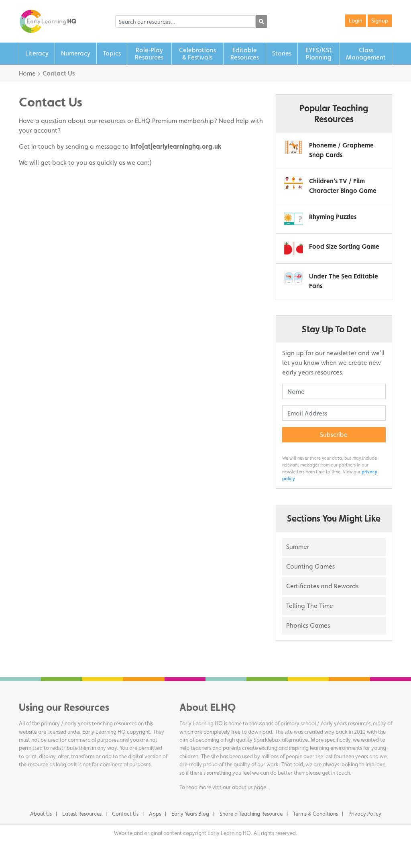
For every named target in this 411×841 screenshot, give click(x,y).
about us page (249, 787)
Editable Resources (244, 53)
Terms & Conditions (315, 813)
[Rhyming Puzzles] (293, 218)
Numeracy (75, 53)
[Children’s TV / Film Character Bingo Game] (293, 183)
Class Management (366, 53)
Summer (297, 546)
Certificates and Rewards (322, 586)
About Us (41, 813)
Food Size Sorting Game (344, 246)
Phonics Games (308, 625)
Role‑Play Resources (149, 53)
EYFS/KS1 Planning (318, 53)
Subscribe (334, 434)
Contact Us (125, 813)
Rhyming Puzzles (332, 217)
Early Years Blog (190, 813)
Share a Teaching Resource (251, 813)
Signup (379, 20)
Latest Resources (82, 813)
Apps (155, 813)
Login (355, 20)
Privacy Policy (364, 813)
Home (27, 73)
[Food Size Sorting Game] (293, 248)
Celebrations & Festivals (197, 53)
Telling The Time (309, 606)
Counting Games (310, 566)
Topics (112, 53)
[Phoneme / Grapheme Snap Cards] (293, 147)
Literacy (37, 53)
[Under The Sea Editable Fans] (293, 278)
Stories (281, 53)
